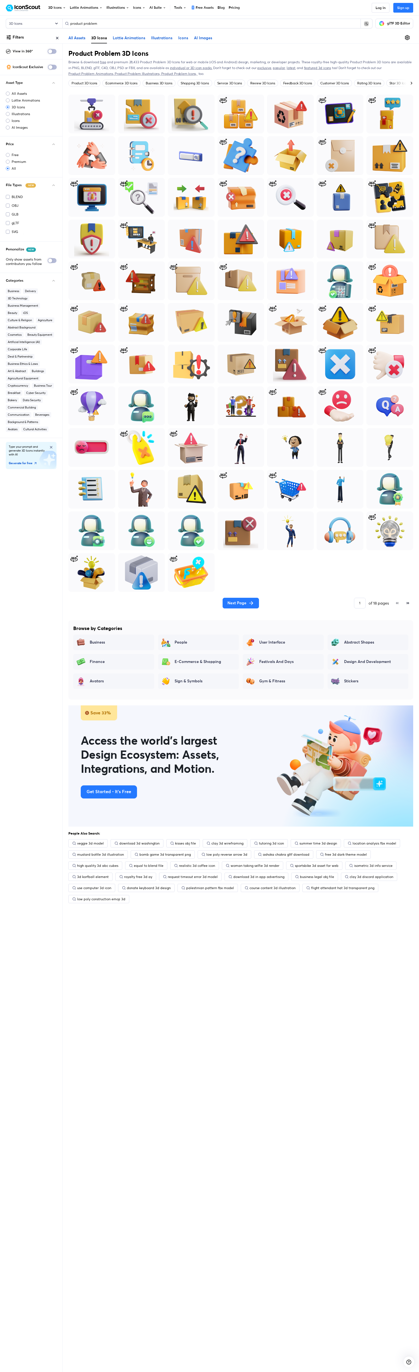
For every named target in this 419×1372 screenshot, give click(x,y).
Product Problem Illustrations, (138, 74)
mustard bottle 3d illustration (100, 854)
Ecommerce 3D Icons (121, 83)
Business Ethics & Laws (23, 364)
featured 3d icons (317, 68)
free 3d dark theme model (346, 854)
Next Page (236, 603)
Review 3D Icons (262, 83)
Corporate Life (17, 349)
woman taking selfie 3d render (255, 865)
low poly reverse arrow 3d (226, 854)
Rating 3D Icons (369, 83)
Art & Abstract (17, 371)
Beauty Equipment (39, 334)
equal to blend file (148, 865)
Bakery (12, 400)
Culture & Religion (20, 320)
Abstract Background (21, 327)
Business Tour (43, 385)
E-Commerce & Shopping (198, 662)
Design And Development (367, 662)
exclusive (264, 68)
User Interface (272, 642)
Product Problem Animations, (91, 74)
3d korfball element (93, 877)
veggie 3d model (90, 843)
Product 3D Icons (84, 83)
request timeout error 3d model (193, 877)
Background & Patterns (23, 422)
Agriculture (45, 320)
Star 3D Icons (399, 83)
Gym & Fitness (272, 681)
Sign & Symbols (188, 681)
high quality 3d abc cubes (97, 865)
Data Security (32, 400)
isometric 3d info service (373, 865)
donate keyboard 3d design (149, 888)
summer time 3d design (318, 843)
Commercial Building (22, 407)
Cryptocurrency (18, 385)
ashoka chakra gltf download (286, 854)
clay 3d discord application (371, 877)
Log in (381, 8)
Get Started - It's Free (109, 792)
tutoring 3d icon (271, 843)
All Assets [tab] (76, 38)
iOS (25, 313)
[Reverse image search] (366, 23)
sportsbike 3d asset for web (316, 865)
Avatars (12, 429)
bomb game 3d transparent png (165, 854)
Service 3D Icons (229, 83)
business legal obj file (317, 877)
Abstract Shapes (359, 642)
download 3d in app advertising (258, 877)
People (181, 642)
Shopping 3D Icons (195, 83)
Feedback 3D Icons (297, 83)
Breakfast (14, 393)
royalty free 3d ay (138, 877)
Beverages (42, 414)
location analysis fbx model (374, 843)
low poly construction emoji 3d (101, 899)
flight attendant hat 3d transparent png (342, 888)
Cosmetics (15, 334)
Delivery (30, 291)
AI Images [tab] (203, 38)
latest (291, 68)
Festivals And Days (276, 662)
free (103, 62)
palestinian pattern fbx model (210, 888)
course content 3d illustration (273, 888)
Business (13, 291)
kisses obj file (185, 843)
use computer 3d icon (94, 888)
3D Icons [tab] (99, 37)
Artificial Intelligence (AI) (24, 342)
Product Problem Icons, (179, 74)
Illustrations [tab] (161, 38)
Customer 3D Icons (334, 83)
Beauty (12, 313)
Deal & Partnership (20, 356)
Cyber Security (36, 393)
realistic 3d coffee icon (197, 865)
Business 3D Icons (159, 83)
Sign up (403, 8)
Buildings (38, 371)
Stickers (351, 681)
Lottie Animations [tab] (129, 38)
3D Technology (17, 298)
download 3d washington (139, 843)
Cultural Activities (35, 429)
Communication (18, 414)
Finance (97, 662)
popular (279, 68)
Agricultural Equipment (23, 378)
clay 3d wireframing (227, 843)
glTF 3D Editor (398, 23)
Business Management (23, 305)
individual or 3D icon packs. (191, 68)
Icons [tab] (183, 38)
